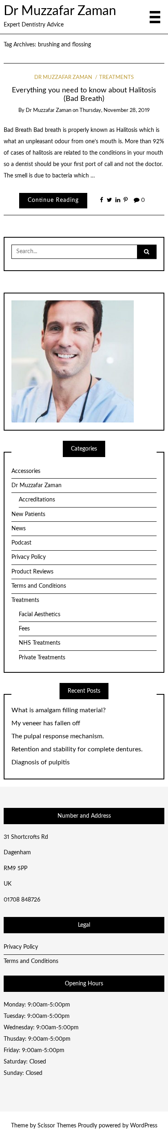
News (18, 529)
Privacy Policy (28, 557)
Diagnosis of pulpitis (40, 762)
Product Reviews (32, 572)
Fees (24, 629)
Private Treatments (42, 658)
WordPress (143, 1126)
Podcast (21, 543)
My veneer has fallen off (45, 723)
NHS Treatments (39, 643)
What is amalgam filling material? (58, 710)
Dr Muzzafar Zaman (60, 11)
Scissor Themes (57, 1126)
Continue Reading (53, 200)
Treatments (116, 77)
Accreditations (37, 500)
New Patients (28, 514)
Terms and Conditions (38, 586)
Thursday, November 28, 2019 (115, 110)
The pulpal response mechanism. (57, 736)
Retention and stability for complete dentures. (77, 749)
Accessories (25, 471)
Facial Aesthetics (39, 614)
